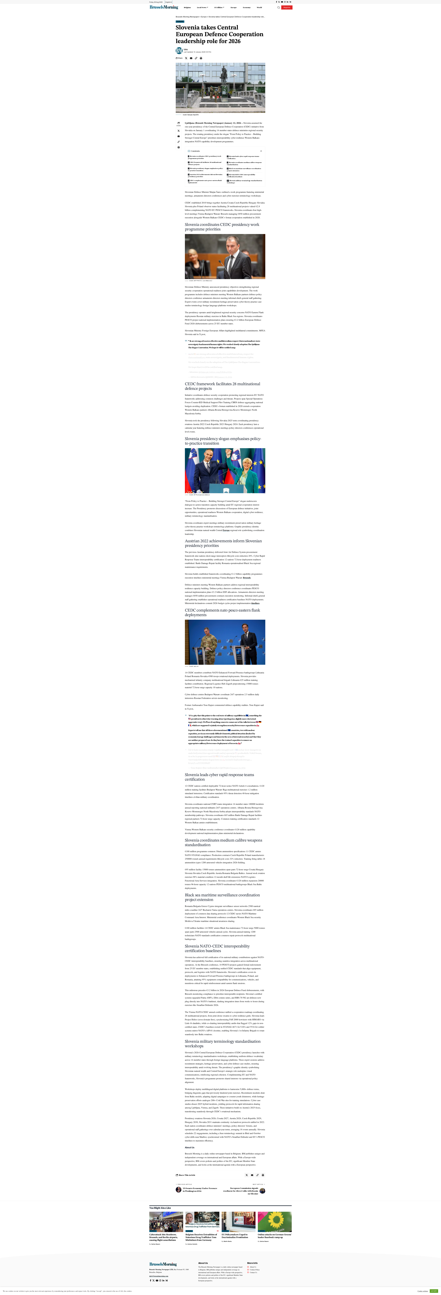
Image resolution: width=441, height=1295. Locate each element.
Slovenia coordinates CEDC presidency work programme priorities (204, 157)
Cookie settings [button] (423, 1291)
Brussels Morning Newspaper (187, 17)
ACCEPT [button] (434, 1291)
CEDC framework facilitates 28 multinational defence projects (204, 163)
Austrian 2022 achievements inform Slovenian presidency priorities (205, 175)
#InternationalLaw (196, 357)
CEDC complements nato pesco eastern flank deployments (205, 181)
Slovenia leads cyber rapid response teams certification (243, 157)
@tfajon (202, 372)
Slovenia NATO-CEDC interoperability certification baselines (241, 176)
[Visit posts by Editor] (179, 50)
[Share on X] (186, 58)
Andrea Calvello (192, 1244)
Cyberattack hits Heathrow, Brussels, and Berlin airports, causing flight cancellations (163, 1237)
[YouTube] (282, 1)
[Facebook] (276, 1)
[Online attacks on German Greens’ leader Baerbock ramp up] (275, 1222)
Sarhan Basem (155, 1244)
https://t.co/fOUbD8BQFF (199, 763)
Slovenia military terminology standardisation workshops (244, 182)
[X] (279, 1)
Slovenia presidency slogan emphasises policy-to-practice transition (205, 169)
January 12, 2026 (225, 377)
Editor (186, 49)
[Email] (191, 58)
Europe (204, 17)
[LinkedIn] (287, 1)
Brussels (247, 577)
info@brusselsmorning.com (158, 1276)
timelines (255, 603)
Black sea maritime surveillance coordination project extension (244, 170)
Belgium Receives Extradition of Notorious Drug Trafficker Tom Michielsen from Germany (201, 1237)
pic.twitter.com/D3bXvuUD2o (219, 372)
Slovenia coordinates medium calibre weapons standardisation (244, 163)
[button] (278, 7)
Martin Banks (228, 1241)
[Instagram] (285, 1)
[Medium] (290, 1)
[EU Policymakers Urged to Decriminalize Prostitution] (239, 1222)
